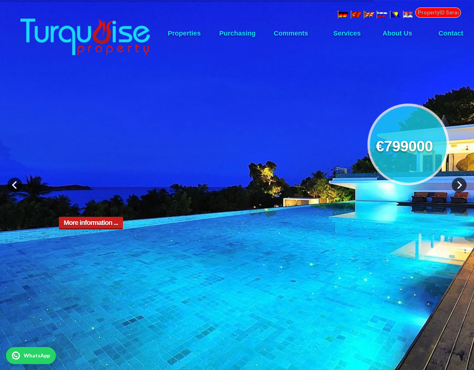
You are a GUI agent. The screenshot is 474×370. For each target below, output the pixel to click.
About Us (397, 33)
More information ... (91, 222)
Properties (184, 33)
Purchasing (237, 33)
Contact (450, 33)
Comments (291, 33)
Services (344, 33)
